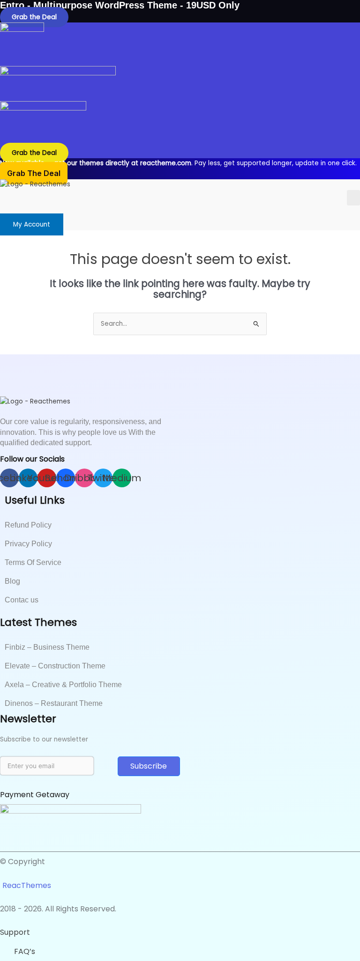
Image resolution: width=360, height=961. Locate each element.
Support (15, 932)
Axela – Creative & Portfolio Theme (63, 685)
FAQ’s (24, 951)
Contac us (21, 600)
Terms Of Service (33, 562)
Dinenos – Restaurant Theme (54, 703)
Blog (12, 581)
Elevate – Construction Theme (55, 666)
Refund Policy (28, 525)
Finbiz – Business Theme (47, 647)
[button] (353, 197)
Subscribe (148, 766)
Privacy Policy (28, 544)
